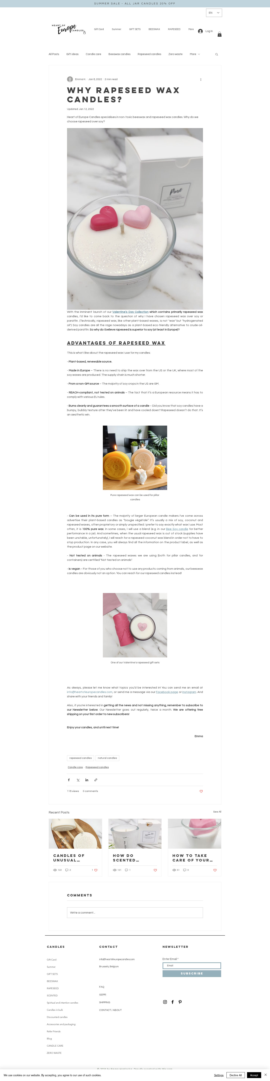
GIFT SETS (52, 974)
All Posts (54, 54)
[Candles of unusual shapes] (75, 834)
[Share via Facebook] (69, 780)
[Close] (265, 1075)
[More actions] (201, 79)
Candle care (93, 54)
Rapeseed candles (149, 54)
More (193, 54)
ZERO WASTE (54, 1053)
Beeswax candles (119, 54)
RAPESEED (53, 988)
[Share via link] (96, 780)
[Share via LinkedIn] (87, 780)
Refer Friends (54, 1031)
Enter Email (170, 959)
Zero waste (175, 54)
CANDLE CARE (55, 1045)
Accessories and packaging (61, 1024)
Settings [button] (219, 1075)
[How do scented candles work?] (135, 834)
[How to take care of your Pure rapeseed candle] (194, 834)
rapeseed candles (80, 758)
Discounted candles (57, 1017)
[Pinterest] (180, 1001)
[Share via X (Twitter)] (78, 780)
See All (217, 812)
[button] (219, 34)
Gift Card (51, 959)
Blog (49, 1038)
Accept (254, 1075)
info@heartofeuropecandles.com (117, 959)
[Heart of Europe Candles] (172, 1001)
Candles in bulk (55, 1010)
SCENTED (52, 995)
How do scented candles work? (134, 857)
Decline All (236, 1075)
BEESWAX (52, 981)
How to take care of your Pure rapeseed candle (192, 857)
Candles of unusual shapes (69, 857)
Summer (51, 966)
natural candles (107, 758)
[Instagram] (165, 1001)
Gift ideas (72, 54)
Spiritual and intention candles (62, 1002)
